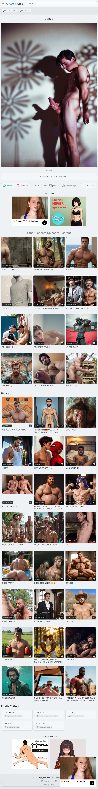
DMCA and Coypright (49, 781)
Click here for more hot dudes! (51, 176)
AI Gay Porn (90, 186)
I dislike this (24, 186)
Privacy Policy (49, 785)
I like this (9, 186)
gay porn (45, 736)
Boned (51, 193)
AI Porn (14, 3)
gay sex (53, 736)
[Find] (94, 3)
